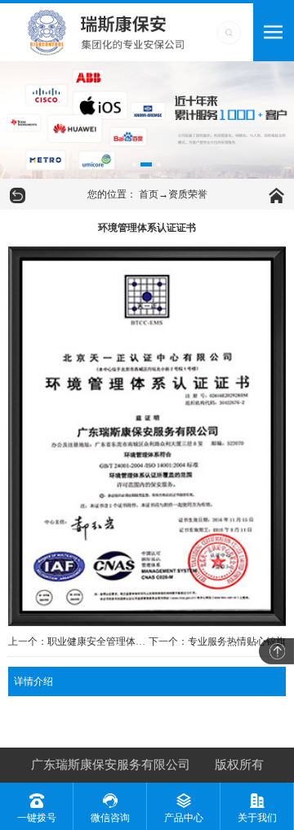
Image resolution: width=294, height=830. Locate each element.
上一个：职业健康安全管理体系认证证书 (77, 641)
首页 (148, 194)
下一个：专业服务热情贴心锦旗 (217, 641)
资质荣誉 (187, 194)
